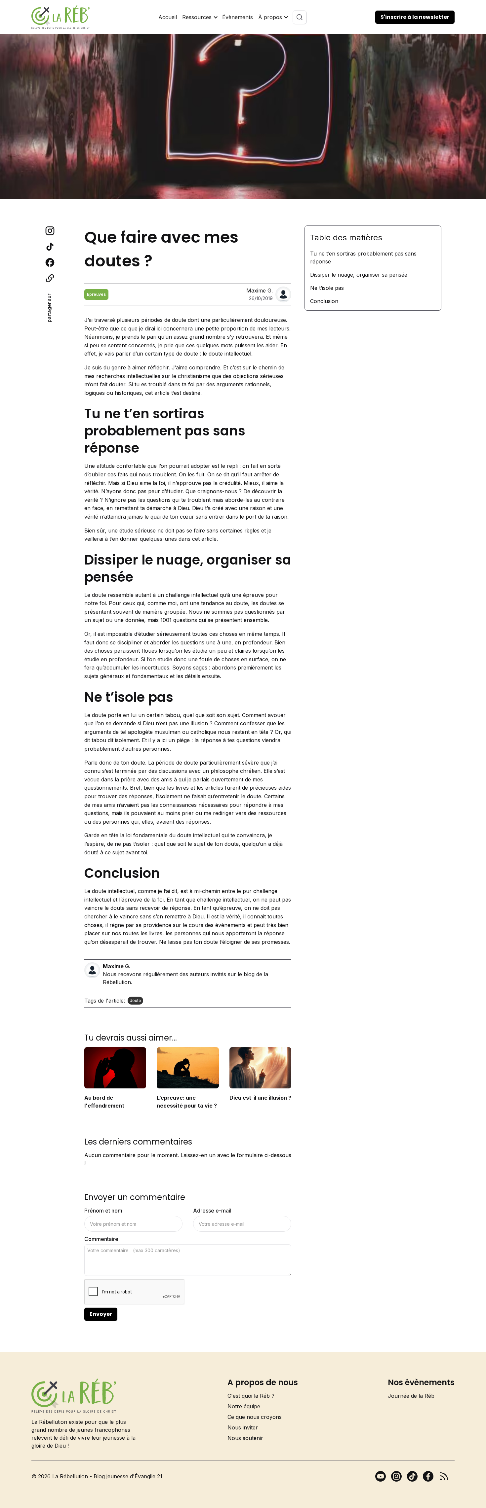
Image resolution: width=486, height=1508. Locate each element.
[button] (200, 17)
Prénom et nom (103, 1210)
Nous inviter (242, 1427)
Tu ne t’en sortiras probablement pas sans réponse (363, 257)
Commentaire (101, 1239)
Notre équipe (243, 1406)
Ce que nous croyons (254, 1417)
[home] (60, 17)
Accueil (167, 17)
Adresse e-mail (212, 1210)
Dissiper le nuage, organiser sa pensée (358, 274)
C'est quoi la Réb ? (250, 1395)
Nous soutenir (245, 1438)
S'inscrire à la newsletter (415, 17)
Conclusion (324, 301)
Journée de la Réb (411, 1395)
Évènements (237, 17)
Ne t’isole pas (327, 288)
